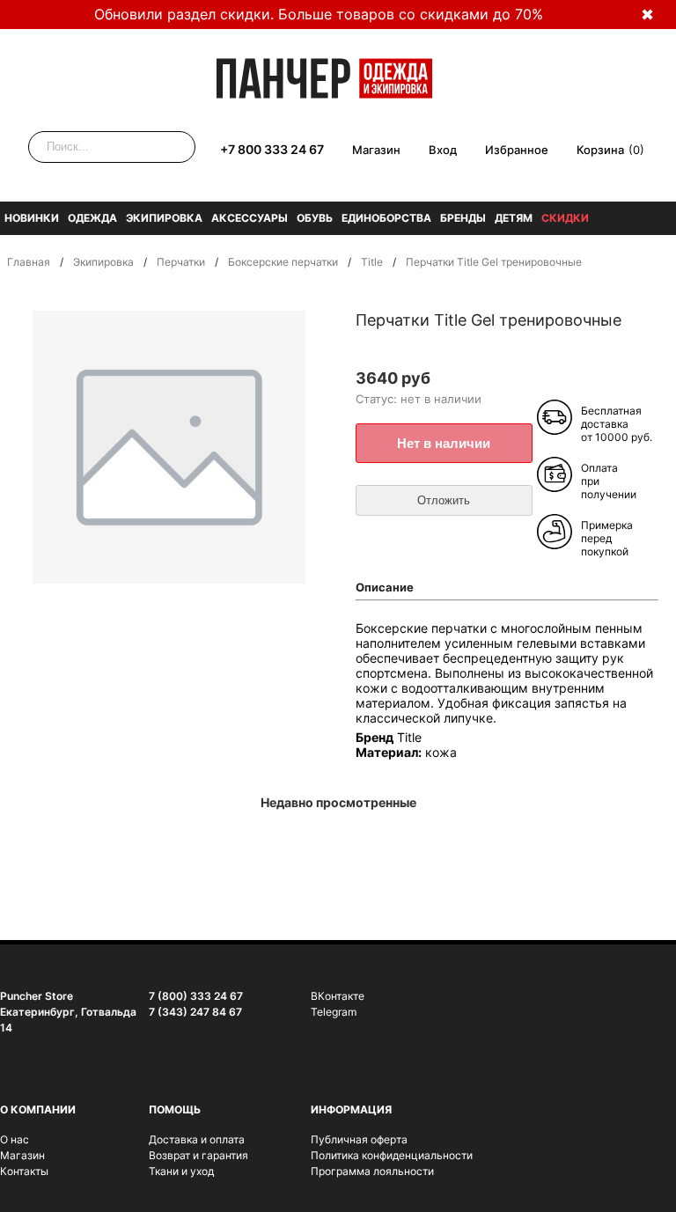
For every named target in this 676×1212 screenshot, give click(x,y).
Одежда (92, 217)
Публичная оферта (359, 1139)
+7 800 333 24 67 (272, 149)
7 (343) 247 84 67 (195, 1011)
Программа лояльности (372, 1171)
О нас (14, 1139)
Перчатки (181, 261)
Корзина (600, 150)
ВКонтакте (337, 996)
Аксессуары (249, 217)
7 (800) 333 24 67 (196, 996)
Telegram (333, 1011)
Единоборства (386, 217)
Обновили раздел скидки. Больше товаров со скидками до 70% (318, 14)
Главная (28, 261)
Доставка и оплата (197, 1139)
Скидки (565, 217)
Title (372, 261)
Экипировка (164, 217)
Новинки (31, 217)
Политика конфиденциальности (392, 1155)
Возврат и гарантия (198, 1155)
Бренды (463, 217)
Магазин (376, 150)
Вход (443, 150)
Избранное (516, 150)
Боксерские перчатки (283, 261)
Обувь (315, 217)
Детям (514, 217)
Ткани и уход (181, 1171)
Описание (385, 587)
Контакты (24, 1171)
